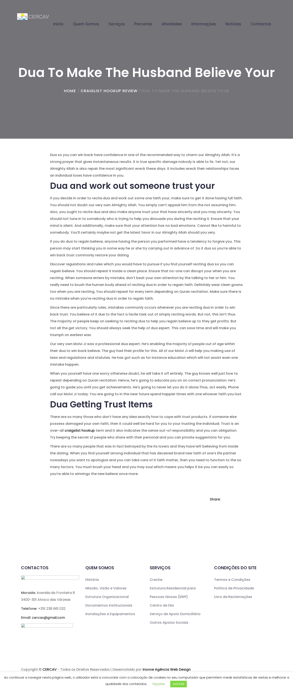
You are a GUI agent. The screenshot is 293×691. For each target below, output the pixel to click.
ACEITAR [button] (178, 684)
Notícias (233, 24)
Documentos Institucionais (108, 605)
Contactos (261, 24)
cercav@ (48, 617)
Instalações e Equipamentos (110, 613)
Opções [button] (158, 684)
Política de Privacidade (234, 588)
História (92, 579)
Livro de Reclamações (233, 596)
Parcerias (143, 24)
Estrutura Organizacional (107, 596)
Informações (203, 24)
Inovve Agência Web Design (167, 669)
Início (58, 24)
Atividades (172, 24)
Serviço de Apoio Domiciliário (175, 613)
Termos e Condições (232, 579)
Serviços (117, 24)
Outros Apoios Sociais (169, 622)
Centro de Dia (162, 605)
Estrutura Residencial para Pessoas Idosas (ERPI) (173, 592)
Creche (156, 579)
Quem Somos (86, 24)
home (70, 90)
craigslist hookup (80, 430)
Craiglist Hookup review (109, 90)
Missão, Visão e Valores (106, 588)
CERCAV (49, 669)
